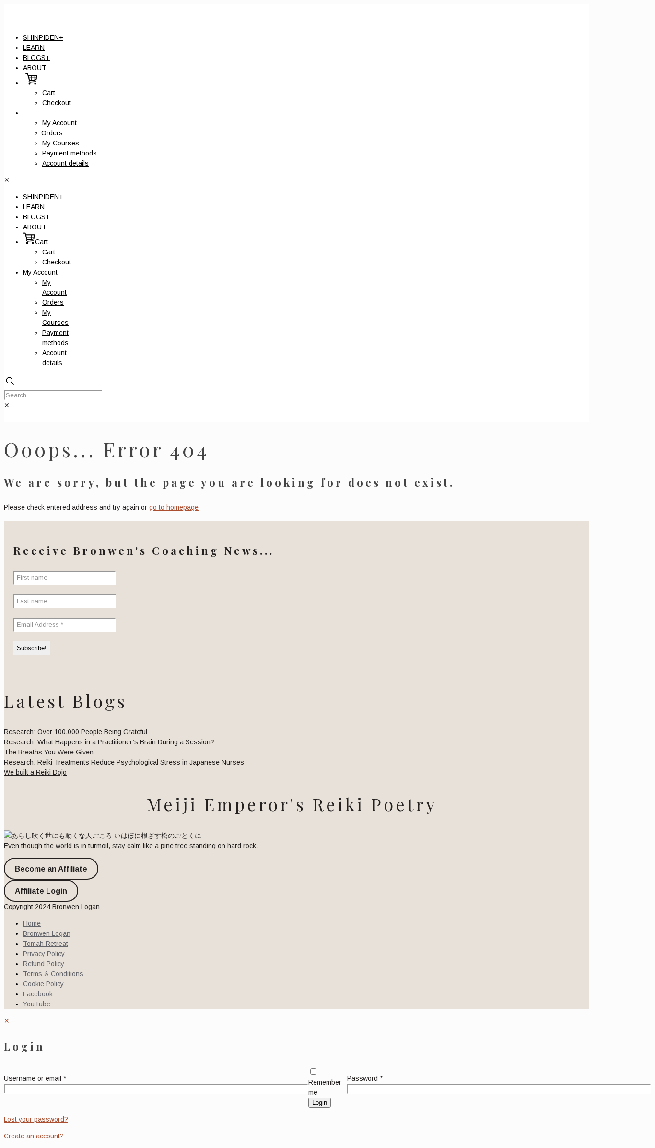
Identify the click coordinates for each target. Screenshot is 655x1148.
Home (32, 923)
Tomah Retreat (45, 943)
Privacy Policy (44, 953)
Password (365, 1078)
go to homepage (174, 507)
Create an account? (34, 1136)
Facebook (38, 994)
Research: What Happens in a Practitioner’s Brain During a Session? (109, 742)
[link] (7, 405)
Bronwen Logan (46, 933)
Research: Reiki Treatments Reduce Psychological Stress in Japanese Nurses (124, 762)
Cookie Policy (43, 984)
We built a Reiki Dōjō (35, 772)
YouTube (36, 1004)
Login (319, 1102)
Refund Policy (43, 964)
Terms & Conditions (53, 974)
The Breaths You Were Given (49, 752)
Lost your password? (36, 1119)
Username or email (35, 1078)
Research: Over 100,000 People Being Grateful (75, 732)
